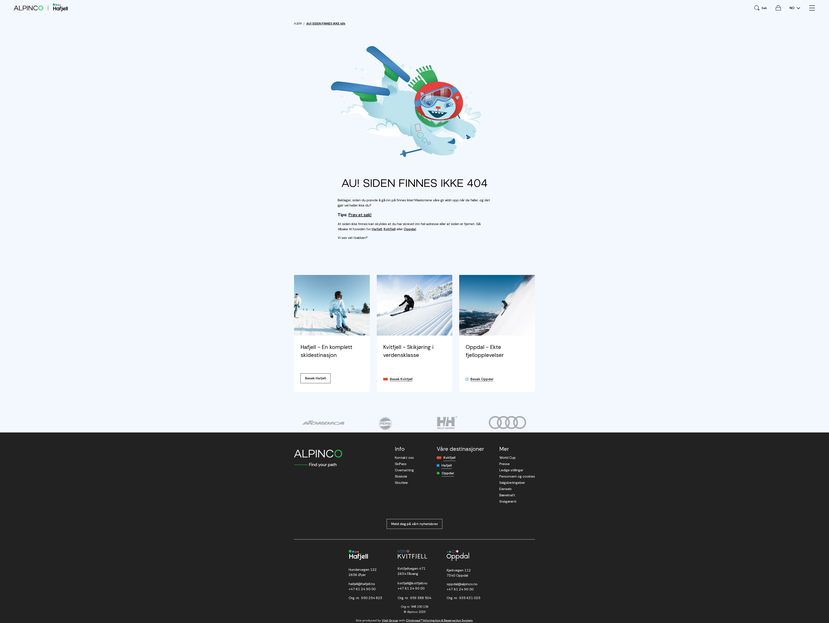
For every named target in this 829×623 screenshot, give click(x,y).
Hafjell (377, 229)
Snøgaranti (507, 501)
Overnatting (404, 470)
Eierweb (505, 489)
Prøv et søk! (360, 215)
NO (792, 8)
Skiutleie (401, 482)
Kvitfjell (390, 229)
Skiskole (401, 476)
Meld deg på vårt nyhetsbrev (414, 524)
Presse (504, 464)
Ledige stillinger (511, 470)
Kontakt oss (404, 457)
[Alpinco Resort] (28, 8)
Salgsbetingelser (512, 482)
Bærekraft (507, 495)
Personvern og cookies (517, 476)
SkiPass (401, 464)
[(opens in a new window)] (323, 422)
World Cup (507, 457)
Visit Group (390, 620)
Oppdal (410, 229)
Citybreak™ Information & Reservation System (439, 620)
